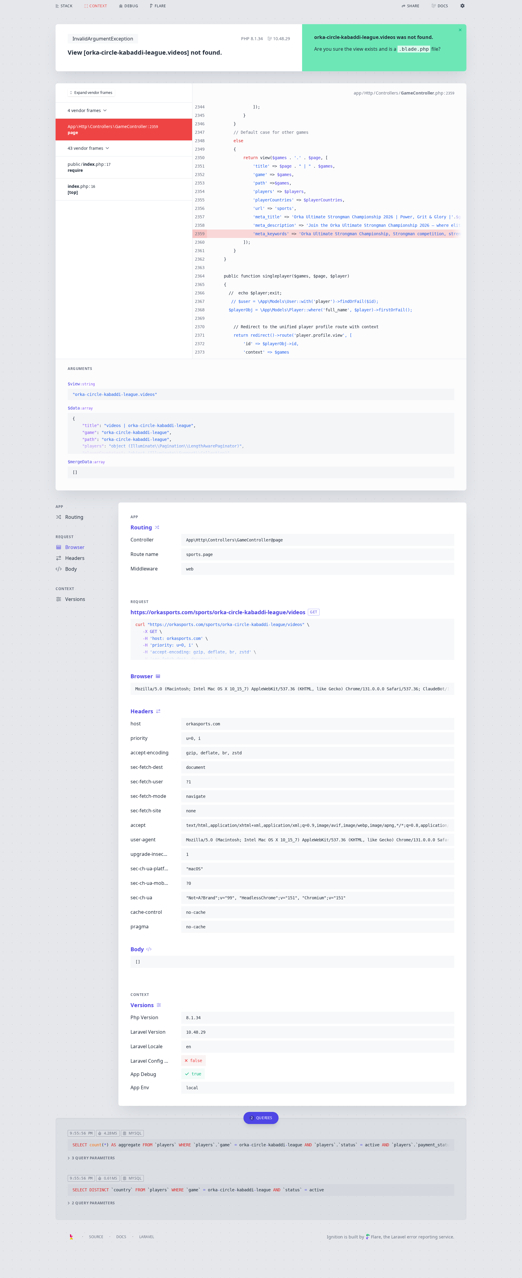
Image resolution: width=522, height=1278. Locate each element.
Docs (121, 1236)
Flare (376, 1237)
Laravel (146, 1236)
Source (96, 1236)
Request (64, 536)
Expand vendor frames (93, 92)
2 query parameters (93, 1203)
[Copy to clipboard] (447, 394)
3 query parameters (93, 1158)
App (59, 506)
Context (65, 588)
